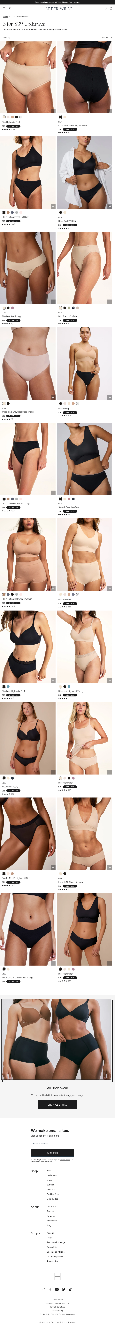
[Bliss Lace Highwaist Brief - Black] (4, 687)
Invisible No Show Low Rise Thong (17, 977)
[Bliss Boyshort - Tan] (69, 594)
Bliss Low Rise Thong (11, 316)
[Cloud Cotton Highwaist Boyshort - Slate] (8, 594)
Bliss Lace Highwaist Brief (13, 691)
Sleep (49, 1180)
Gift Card (51, 1189)
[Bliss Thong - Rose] (64, 403)
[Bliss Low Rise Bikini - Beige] (64, 212)
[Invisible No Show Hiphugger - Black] (64, 873)
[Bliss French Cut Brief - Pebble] (77, 308)
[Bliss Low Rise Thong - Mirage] (12, 308)
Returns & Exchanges (56, 1242)
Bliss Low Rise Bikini (67, 220)
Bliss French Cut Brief (67, 316)
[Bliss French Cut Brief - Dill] (69, 308)
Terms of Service (65, 1160)
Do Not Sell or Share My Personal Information (57, 1314)
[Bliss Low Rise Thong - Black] (8, 308)
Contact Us (52, 1247)
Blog (49, 1225)
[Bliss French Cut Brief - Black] (64, 308)
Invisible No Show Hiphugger (71, 882)
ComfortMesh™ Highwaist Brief (15, 878)
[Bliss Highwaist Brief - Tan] (12, 117)
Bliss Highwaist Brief (11, 122)
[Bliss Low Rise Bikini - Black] (60, 212)
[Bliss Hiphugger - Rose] (64, 778)
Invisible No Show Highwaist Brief (73, 125)
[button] (111, 8)
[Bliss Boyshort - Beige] (60, 594)
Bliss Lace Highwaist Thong (70, 691)
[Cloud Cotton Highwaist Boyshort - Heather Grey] (16, 594)
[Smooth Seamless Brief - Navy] (73, 499)
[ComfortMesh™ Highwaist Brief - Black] (4, 874)
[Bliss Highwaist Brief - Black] (16, 117)
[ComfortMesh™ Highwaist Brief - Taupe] (12, 873)
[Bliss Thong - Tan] (73, 403)
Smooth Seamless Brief (68, 507)
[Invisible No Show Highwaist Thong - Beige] (4, 403)
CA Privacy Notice (55, 1256)
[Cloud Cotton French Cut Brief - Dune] (8, 212)
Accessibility (52, 1261)
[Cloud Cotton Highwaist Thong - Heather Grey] (16, 499)
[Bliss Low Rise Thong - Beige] (4, 308)
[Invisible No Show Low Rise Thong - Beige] (8, 969)
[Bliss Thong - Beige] (69, 403)
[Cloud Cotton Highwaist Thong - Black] (4, 499)
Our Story (51, 1206)
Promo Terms (57, 1300)
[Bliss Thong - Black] (60, 403)
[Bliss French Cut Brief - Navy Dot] (73, 308)
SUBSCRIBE (53, 1153)
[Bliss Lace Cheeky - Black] (4, 778)
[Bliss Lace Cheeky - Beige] (8, 778)
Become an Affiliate (56, 1252)
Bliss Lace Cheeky (10, 786)
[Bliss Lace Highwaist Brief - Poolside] (8, 686)
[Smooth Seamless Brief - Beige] (64, 499)
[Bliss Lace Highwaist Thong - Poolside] (69, 686)
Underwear (52, 1175)
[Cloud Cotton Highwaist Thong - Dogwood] (20, 499)
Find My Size (53, 1194)
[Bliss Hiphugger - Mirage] (73, 778)
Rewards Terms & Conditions (57, 1303)
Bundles (50, 1184)
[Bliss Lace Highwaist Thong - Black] (64, 686)
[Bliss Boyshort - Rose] (64, 594)
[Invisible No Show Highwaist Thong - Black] (8, 403)
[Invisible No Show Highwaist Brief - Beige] (64, 117)
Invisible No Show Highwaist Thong (18, 411)
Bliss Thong (63, 408)
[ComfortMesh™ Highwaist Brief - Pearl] (8, 873)
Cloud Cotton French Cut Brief (15, 217)
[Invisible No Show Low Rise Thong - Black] (4, 969)
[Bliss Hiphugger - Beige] (60, 778)
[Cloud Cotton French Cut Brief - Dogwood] (20, 212)
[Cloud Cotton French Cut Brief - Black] (4, 212)
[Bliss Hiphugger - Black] (69, 778)
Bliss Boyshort (64, 599)
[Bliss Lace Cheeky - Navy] (12, 778)
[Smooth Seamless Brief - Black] (60, 499)
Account (50, 1233)
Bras (49, 1170)
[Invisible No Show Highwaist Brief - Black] (60, 117)
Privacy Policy (47, 1161)
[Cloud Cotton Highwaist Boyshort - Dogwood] (20, 594)
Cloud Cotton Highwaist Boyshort (17, 598)
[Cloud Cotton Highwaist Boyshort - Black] (12, 594)
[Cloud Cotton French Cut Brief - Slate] (12, 212)
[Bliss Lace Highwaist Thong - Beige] (60, 687)
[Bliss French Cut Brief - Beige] (60, 308)
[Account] (106, 8)
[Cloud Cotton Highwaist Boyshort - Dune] (4, 594)
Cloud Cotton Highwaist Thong (15, 503)
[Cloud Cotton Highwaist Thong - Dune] (8, 499)
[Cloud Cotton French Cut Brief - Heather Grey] (16, 212)
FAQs (49, 1237)
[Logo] (57, 8)
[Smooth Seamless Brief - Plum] (69, 499)
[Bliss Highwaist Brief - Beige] (4, 117)
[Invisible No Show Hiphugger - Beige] (60, 874)
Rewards (51, 1216)
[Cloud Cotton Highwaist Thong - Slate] (12, 499)
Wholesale (52, 1220)
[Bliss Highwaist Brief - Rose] (8, 117)
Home (5, 17)
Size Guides (52, 1199)
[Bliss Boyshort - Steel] (73, 594)
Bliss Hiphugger (65, 782)
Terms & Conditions (57, 1307)
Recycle (50, 1211)
